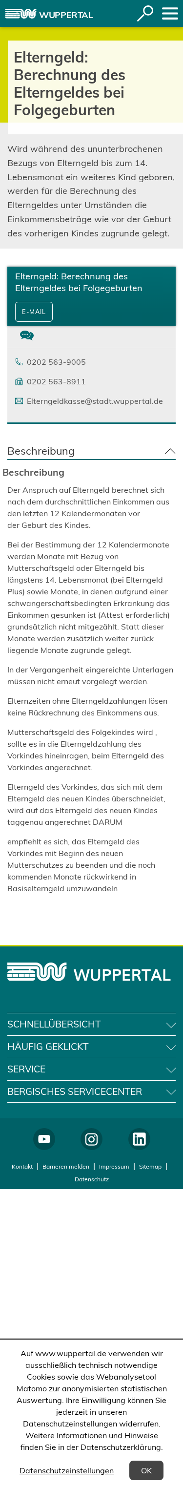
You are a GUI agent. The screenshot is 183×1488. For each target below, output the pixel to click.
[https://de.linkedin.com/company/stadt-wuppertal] (139, 1139)
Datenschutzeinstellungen (67, 1470)
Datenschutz (92, 1179)
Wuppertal (66, 15)
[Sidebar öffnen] (170, 13)
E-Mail (34, 311)
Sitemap (150, 1166)
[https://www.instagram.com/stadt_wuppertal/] (91, 1139)
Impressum (114, 1166)
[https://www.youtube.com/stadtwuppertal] (44, 1139)
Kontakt (22, 1166)
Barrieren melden (65, 1166)
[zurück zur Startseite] (21, 14)
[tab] (26, 337)
